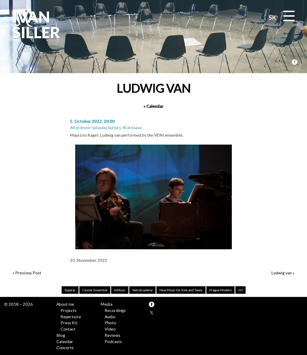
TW (151, 312)
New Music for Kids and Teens (181, 290)
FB (294, 61)
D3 (240, 290)
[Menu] (289, 16)
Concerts (65, 347)
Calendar (64, 341)
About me (65, 304)
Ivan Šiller (35, 24)
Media (106, 304)
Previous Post (28, 272)
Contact (68, 328)
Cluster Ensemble (94, 290)
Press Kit (69, 322)
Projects (68, 310)
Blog (60, 335)
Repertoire (71, 316)
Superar (70, 290)
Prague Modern (220, 290)
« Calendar (153, 106)
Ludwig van (281, 272)
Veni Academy (142, 290)
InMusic (120, 290)
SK (272, 17)
